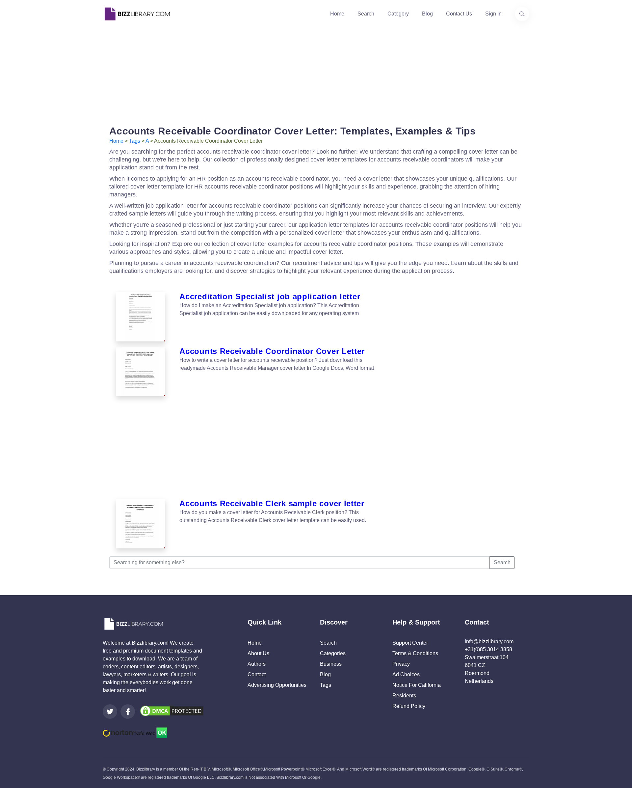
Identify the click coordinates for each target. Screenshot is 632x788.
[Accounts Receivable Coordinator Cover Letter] (140, 371)
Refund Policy (408, 706)
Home (337, 13)
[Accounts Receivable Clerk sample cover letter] (140, 523)
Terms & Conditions (415, 653)
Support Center (410, 643)
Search (365, 13)
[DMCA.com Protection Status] (172, 710)
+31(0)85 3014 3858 (488, 649)
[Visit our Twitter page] (110, 711)
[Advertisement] (316, 74)
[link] (110, 711)
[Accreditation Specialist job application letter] (140, 316)
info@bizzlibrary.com (489, 641)
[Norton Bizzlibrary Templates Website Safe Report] (135, 732)
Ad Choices (406, 674)
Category (398, 13)
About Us (258, 653)
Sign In (493, 13)
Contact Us (459, 13)
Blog (427, 13)
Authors (257, 664)
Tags (134, 141)
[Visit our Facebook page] (127, 711)
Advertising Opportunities (277, 685)
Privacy (401, 664)
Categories (333, 653)
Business (331, 664)
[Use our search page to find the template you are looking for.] (522, 14)
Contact (257, 674)
